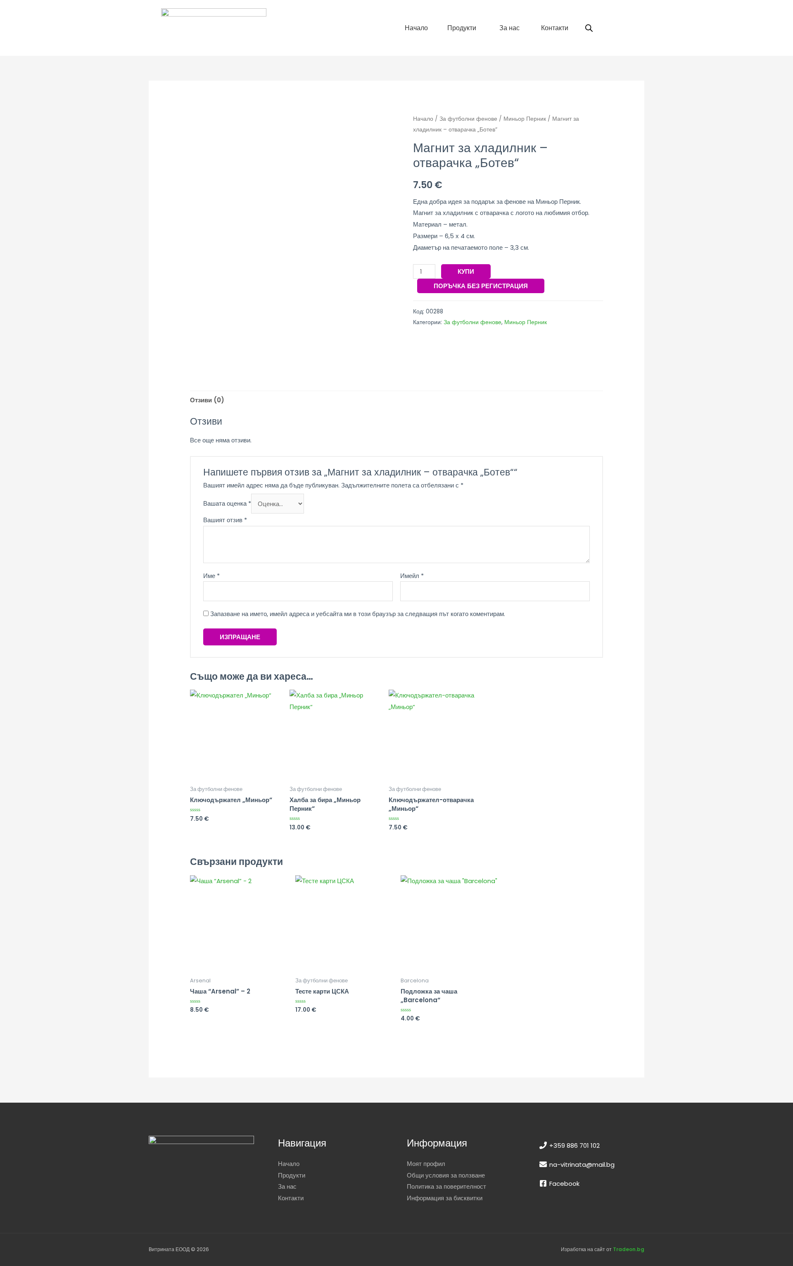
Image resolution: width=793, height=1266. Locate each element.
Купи (466, 271)
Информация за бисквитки (444, 1198)
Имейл (412, 575)
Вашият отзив (225, 520)
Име (211, 575)
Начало (423, 119)
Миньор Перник (524, 119)
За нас (287, 1186)
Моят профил (426, 1163)
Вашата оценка (227, 503)
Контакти (291, 1198)
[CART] (618, 28)
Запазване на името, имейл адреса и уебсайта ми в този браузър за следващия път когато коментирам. (357, 613)
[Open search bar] (589, 27)
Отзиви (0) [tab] (207, 400)
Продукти (291, 1175)
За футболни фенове (468, 119)
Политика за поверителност (446, 1186)
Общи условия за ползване (446, 1175)
